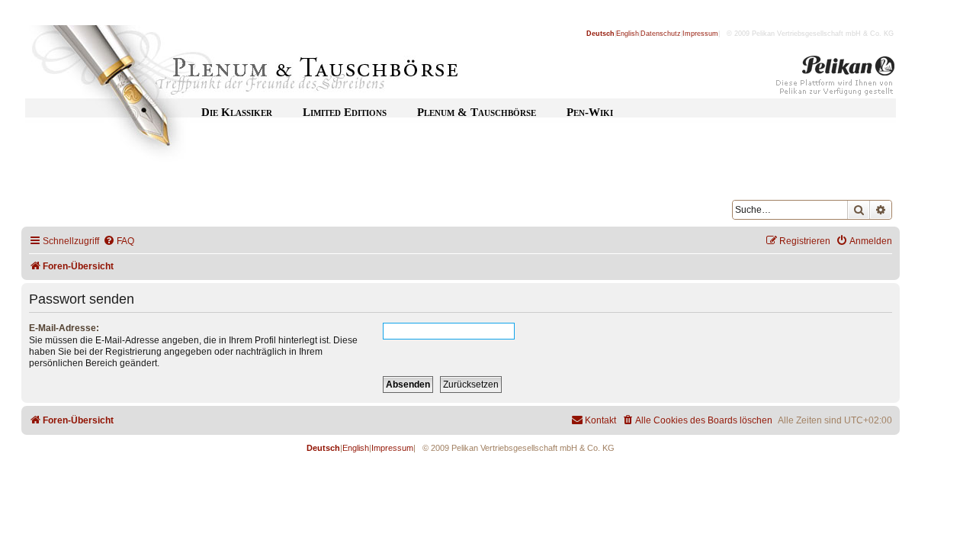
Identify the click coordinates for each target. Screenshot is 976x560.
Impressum (700, 33)
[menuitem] (118, 241)
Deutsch (600, 33)
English (627, 33)
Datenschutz (660, 33)
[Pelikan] (835, 78)
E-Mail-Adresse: (64, 328)
